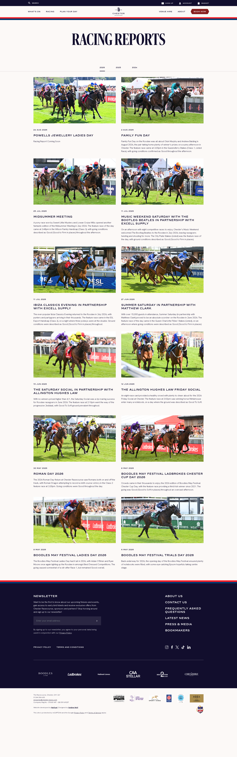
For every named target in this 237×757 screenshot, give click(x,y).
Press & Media (178, 624)
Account (185, 3)
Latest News (177, 618)
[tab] (102, 67)
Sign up (167, 3)
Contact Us (176, 602)
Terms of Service (94, 713)
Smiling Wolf (73, 707)
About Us (174, 596)
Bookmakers (177, 630)
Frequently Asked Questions (183, 610)
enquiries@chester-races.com (45, 700)
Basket (203, 3)
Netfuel (54, 707)
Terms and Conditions (70, 647)
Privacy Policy (65, 633)
